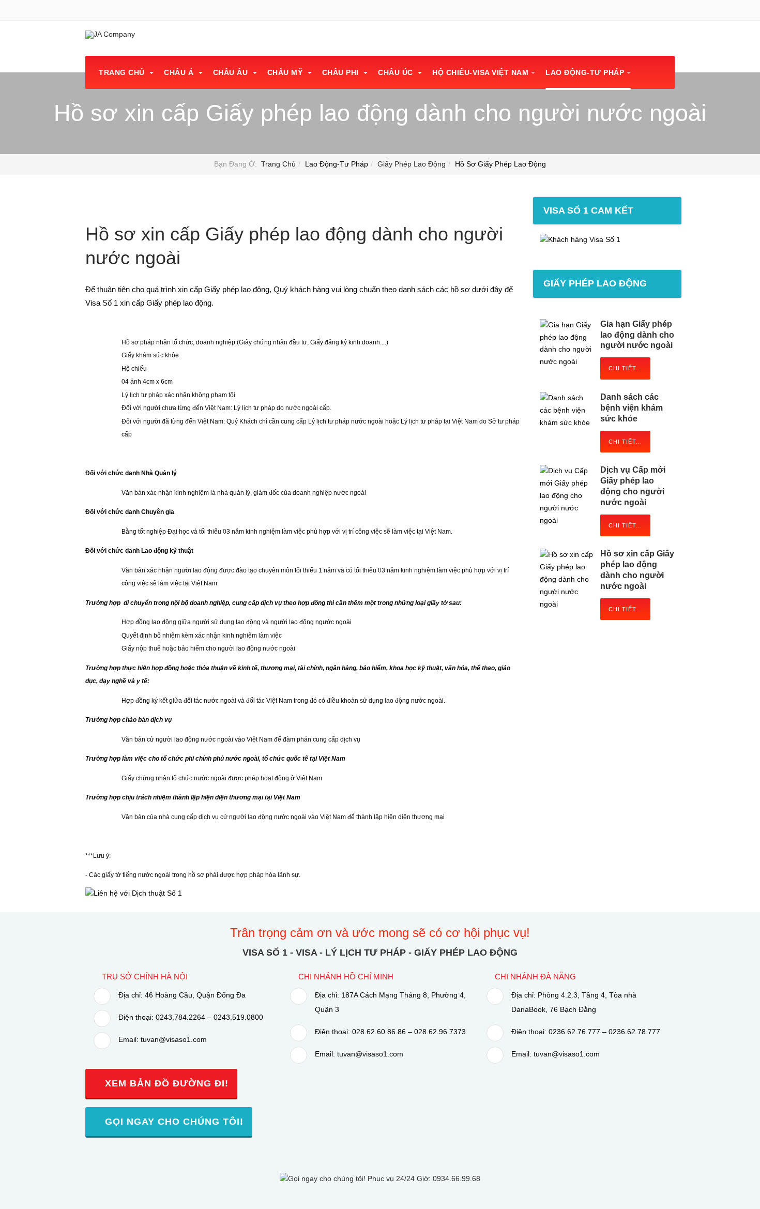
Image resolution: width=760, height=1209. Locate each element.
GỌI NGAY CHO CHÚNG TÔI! (173, 1121)
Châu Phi (341, 72)
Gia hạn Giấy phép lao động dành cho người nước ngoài (637, 335)
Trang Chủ (123, 72)
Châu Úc (396, 72)
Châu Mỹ (286, 72)
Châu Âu (231, 72)
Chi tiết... (625, 368)
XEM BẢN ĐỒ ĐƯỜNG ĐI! (165, 1083)
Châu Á (180, 72)
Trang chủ (278, 164)
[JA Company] (110, 35)
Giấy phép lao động (411, 164)
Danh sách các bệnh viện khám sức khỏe (631, 407)
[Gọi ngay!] (380, 1178)
